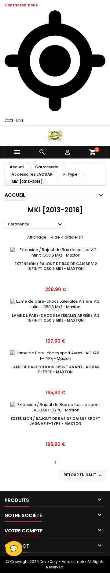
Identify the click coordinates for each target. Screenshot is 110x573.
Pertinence (36, 224)
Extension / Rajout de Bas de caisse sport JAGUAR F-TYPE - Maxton (55, 421)
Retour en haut (83, 475)
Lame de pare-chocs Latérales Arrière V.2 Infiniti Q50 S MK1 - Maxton (55, 318)
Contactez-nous (21, 5)
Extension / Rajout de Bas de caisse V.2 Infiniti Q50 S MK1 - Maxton (55, 266)
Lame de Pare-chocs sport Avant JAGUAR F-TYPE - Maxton (55, 369)
